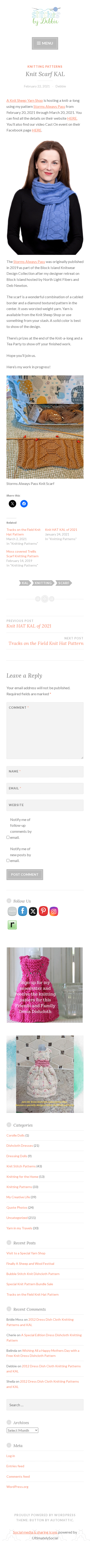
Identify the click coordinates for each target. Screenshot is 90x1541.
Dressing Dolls (16, 1156)
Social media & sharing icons (35, 1532)
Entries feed (15, 1466)
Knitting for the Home (22, 1177)
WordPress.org (17, 1487)
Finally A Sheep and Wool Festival (30, 1263)
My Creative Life (18, 1197)
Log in (10, 1456)
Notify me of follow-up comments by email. (21, 828)
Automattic (61, 1520)
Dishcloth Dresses (19, 1145)
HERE (36, 130)
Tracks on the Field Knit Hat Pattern (46, 641)
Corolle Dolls (15, 1135)
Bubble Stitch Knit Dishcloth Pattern (33, 1274)
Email (15, 788)
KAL (25, 583)
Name (15, 771)
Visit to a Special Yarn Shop (25, 1253)
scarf (63, 583)
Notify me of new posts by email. (20, 854)
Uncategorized (17, 1218)
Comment (19, 707)
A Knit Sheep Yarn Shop (24, 100)
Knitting (43, 583)
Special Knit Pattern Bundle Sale (29, 1284)
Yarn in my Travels (19, 1228)
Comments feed (18, 1476)
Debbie (61, 86)
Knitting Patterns (45, 66)
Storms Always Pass (49, 106)
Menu (47, 43)
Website (16, 805)
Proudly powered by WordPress (45, 1515)
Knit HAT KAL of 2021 (61, 530)
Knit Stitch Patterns (21, 1166)
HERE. (72, 118)
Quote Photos (16, 1207)
